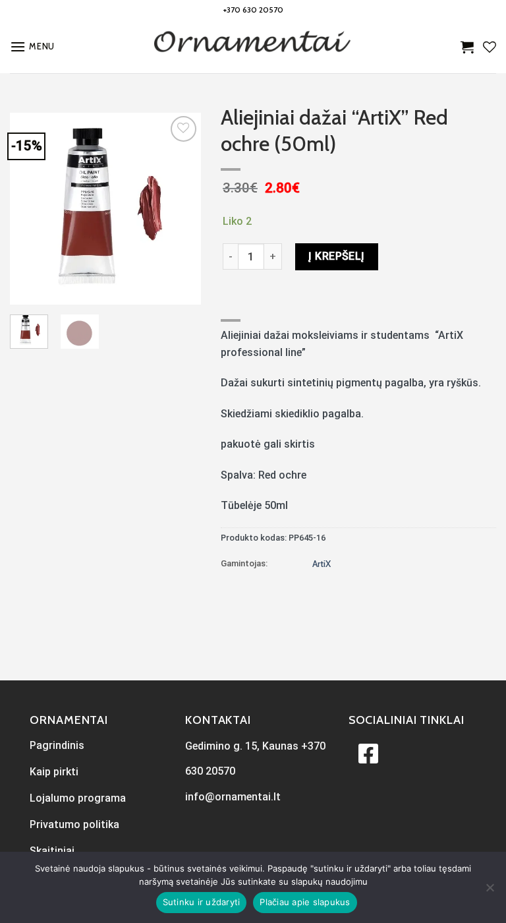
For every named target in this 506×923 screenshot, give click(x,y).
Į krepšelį (336, 256)
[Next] (180, 208)
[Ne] (489, 891)
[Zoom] (27, 288)
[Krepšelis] (467, 46)
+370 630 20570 (253, 10)
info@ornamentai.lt (233, 796)
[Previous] (30, 208)
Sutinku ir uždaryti (201, 902)
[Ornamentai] (253, 47)
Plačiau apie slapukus (305, 902)
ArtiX (321, 563)
